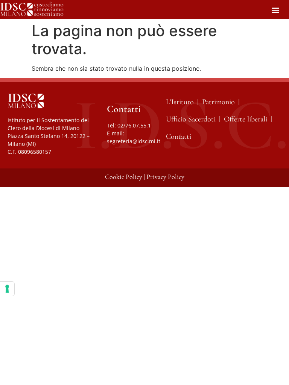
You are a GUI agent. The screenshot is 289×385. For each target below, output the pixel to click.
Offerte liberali (245, 119)
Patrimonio (218, 101)
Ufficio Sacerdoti (191, 119)
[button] (275, 10)
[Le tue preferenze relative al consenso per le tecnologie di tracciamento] (7, 289)
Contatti (178, 136)
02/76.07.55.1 (134, 125)
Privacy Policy (165, 177)
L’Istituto (180, 101)
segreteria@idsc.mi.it (133, 141)
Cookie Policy (123, 177)
